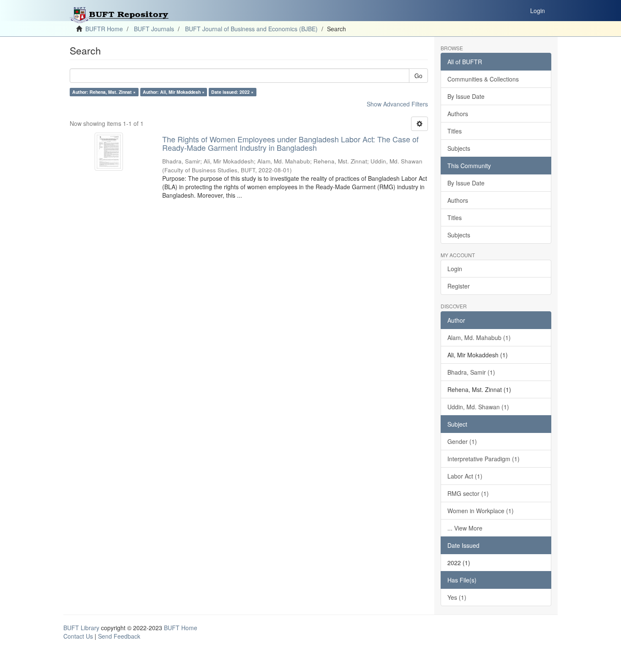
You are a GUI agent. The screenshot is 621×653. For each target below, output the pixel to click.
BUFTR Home (104, 28)
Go (418, 75)
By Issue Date (466, 96)
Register (458, 286)
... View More (464, 528)
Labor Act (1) (464, 476)
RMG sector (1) (468, 493)
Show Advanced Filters (397, 104)
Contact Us (78, 636)
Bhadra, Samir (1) (471, 372)
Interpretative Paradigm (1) (483, 458)
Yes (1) (456, 597)
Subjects (458, 148)
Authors (457, 113)
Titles (454, 131)
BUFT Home (180, 627)
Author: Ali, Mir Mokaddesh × (173, 92)
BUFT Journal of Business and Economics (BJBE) (251, 28)
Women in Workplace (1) (480, 510)
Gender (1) (462, 441)
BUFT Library (81, 627)
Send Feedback (119, 636)
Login (454, 268)
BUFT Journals (154, 28)
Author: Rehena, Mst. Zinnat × (104, 92)
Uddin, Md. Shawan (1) (478, 407)
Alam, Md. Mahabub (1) (479, 337)
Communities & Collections (483, 79)
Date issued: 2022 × (232, 92)
